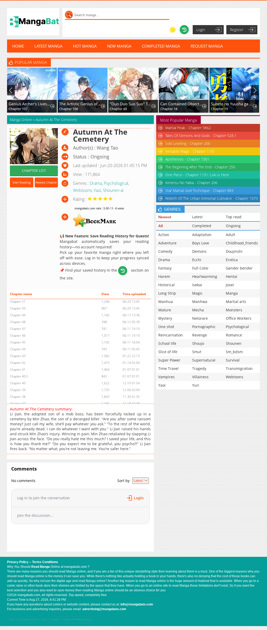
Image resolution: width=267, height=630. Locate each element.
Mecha (198, 309)
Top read (233, 216)
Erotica (232, 259)
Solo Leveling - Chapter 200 (187, 143)
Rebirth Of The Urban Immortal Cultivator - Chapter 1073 (211, 198)
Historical (166, 284)
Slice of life (167, 351)
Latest (197, 216)
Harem (164, 276)
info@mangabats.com (136, 604)
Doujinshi (234, 251)
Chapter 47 (18, 329)
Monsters (234, 309)
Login (200, 29)
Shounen (233, 343)
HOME (18, 46)
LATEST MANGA (48, 46)
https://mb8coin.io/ (76, 619)
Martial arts (236, 301)
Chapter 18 (168, 108)
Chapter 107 (18, 108)
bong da (28, 619)
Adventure (167, 242)
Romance (234, 335)
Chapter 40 (18, 383)
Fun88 (54, 619)
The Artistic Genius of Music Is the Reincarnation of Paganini (80, 103)
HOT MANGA (85, 46)
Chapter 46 (18, 335)
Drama (96, 183)
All (160, 226)
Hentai (231, 276)
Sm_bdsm (234, 351)
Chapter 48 (18, 322)
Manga (232, 293)
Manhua (165, 301)
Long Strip (167, 293)
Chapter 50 (18, 308)
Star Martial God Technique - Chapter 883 (199, 190)
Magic (197, 293)
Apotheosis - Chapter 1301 (187, 159)
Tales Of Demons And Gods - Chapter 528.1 (200, 135)
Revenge (199, 335)
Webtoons (82, 190)
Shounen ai (113, 190)
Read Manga (40, 567)
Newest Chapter (46, 182)
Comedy (165, 251)
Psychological (116, 183)
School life (167, 343)
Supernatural (203, 360)
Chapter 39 (18, 390)
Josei (230, 284)
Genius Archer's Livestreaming (30, 103)
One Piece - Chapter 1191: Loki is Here (197, 174)
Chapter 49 (18, 315)
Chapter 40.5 (19, 376)
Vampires (166, 376)
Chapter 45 (18, 342)
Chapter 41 (18, 369)
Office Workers (238, 318)
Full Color (200, 268)
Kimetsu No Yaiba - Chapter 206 (191, 182)
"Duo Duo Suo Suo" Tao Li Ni (131, 103)
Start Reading (22, 182)
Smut (196, 351)
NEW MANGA (119, 46)
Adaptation (201, 234)
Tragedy (199, 368)
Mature (164, 309)
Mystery (165, 318)
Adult (230, 234)
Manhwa (199, 301)
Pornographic (204, 326)
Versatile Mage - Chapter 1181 (190, 151)
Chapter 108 (68, 108)
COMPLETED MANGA (161, 46)
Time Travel (168, 368)
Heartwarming (204, 276)
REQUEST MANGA (207, 46)
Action (163, 234)
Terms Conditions (45, 562)
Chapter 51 (18, 301)
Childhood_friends (242, 242)
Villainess (200, 376)
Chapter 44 (18, 349)
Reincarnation (170, 335)
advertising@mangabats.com (104, 609)
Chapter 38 (18, 396)
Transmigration (239, 368)
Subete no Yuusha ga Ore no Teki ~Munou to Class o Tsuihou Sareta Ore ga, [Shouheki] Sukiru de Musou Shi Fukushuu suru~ (232, 103)
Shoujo (198, 343)
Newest (164, 217)
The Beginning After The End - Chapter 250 (200, 166)
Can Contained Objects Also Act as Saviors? (181, 103)
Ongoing (233, 225)
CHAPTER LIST (34, 170)
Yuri (195, 385)
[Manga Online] (33, 22)
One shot (166, 326)
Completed (201, 225)
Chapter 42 (18, 362)
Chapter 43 (118, 108)
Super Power (169, 360)
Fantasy (165, 268)
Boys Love (200, 242)
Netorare (200, 318)
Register (236, 29)
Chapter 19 (219, 108)
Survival (233, 360)
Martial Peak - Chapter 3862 (188, 127)
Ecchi (196, 259)
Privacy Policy (17, 562)
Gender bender (239, 268)
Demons (199, 251)
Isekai (197, 284)
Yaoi (97, 190)
